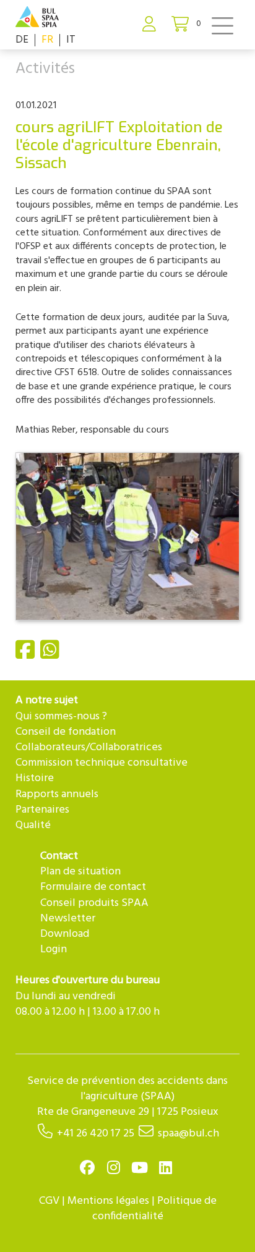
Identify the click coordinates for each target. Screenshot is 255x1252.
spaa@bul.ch (188, 1134)
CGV (49, 1201)
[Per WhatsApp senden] (51, 655)
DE (21, 40)
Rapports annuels (56, 794)
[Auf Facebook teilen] (26, 655)
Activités (45, 69)
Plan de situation (80, 872)
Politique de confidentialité (154, 1208)
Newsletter (67, 919)
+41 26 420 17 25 (95, 1134)
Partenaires (42, 810)
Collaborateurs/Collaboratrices (88, 747)
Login (53, 949)
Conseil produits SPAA (94, 903)
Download (64, 934)
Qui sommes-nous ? (61, 716)
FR (47, 40)
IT (71, 40)
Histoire (34, 778)
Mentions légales (108, 1201)
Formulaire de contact (93, 887)
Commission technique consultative (101, 763)
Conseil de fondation (65, 732)
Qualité (33, 825)
